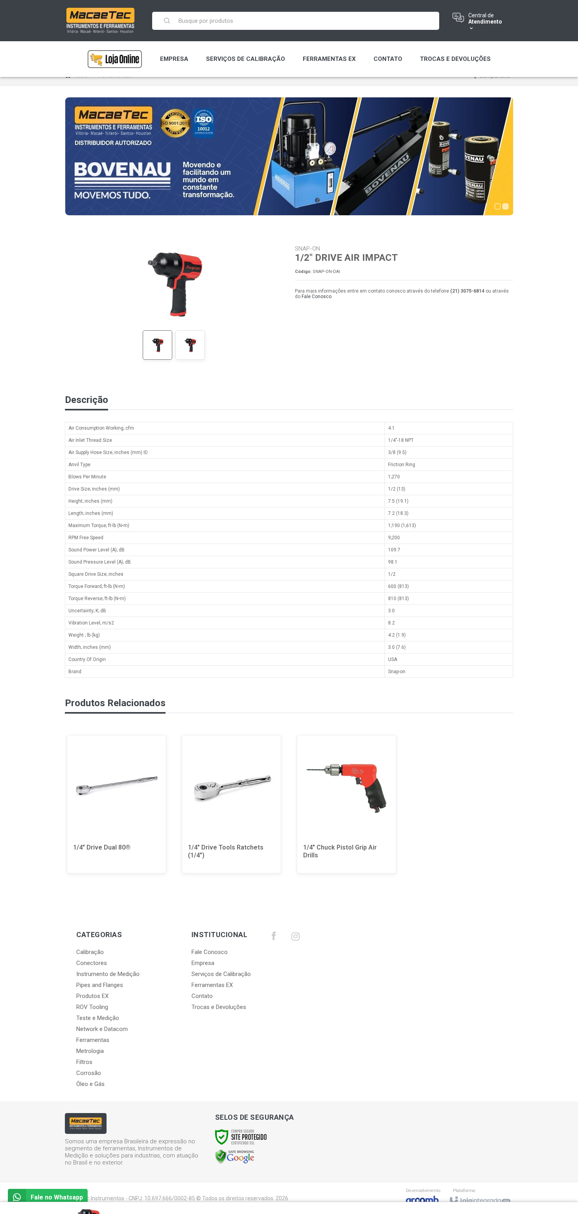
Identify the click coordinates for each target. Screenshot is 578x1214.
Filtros (84, 1062)
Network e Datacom (102, 1029)
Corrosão (88, 1073)
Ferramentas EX (212, 985)
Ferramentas (92, 1040)
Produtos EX (92, 996)
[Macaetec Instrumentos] (100, 20)
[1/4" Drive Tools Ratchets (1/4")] (231, 804)
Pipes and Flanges (99, 985)
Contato (202, 996)
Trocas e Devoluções (218, 1007)
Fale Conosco (316, 296)
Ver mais (122, 843)
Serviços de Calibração (221, 974)
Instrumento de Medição (108, 974)
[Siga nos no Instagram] (295, 938)
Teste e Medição (97, 1018)
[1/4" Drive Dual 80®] (116, 804)
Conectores (91, 963)
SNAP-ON (307, 248)
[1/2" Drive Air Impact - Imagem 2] (190, 345)
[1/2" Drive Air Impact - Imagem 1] (157, 345)
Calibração (90, 952)
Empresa (202, 963)
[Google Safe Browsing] (234, 1156)
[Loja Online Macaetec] (115, 59)
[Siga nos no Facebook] (274, 938)
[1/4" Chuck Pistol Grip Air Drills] (346, 804)
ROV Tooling (92, 1007)
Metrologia (90, 1051)
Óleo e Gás (90, 1084)
